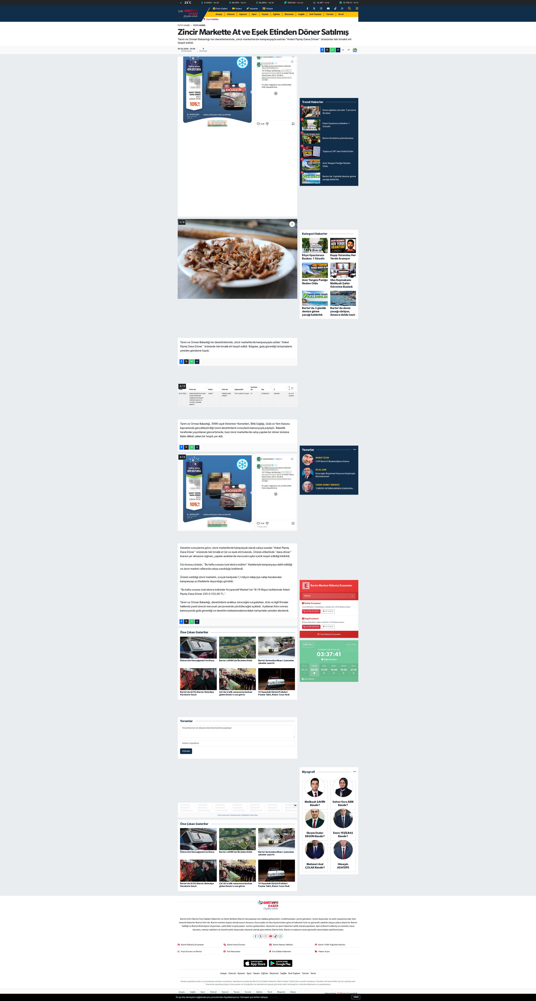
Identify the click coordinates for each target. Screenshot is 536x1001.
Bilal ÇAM (321, 470)
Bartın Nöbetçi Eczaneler (192, 945)
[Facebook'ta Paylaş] (322, 50)
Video (238, 9)
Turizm (329, 14)
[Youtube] (270, 936)
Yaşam (265, 14)
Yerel (341, 14)
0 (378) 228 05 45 (312, 627)
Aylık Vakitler (309, 679)
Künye (269, 9)
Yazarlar (254, 9)
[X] (260, 936)
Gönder (186, 751)
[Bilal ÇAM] (307, 473)
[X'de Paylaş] (327, 50)
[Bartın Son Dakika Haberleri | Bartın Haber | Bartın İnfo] (188, 13)
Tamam (356, 997)
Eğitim (276, 14)
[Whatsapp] (280, 936)
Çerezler (273, 997)
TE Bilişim (341, 993)
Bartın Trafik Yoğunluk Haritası (331, 945)
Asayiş (219, 14)
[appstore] (255, 963)
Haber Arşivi (324, 951)
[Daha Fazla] (338, 50)
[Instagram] (265, 936)
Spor (254, 14)
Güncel (230, 14)
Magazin (281, 992)
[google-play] (280, 963)
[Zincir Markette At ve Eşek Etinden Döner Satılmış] (237, 92)
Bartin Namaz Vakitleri (283, 945)
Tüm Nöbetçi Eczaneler (330, 634)
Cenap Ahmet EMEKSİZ (328, 485)
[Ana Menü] (355, 9)
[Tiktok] (275, 936)
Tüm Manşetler (233, 951)
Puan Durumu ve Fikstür (191, 951)
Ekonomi (289, 14)
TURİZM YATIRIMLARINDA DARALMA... (335, 488)
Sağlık (301, 14)
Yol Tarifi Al (329, 611)
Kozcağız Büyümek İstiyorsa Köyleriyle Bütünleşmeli (335, 475)
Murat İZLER (322, 458)
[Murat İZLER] (307, 459)
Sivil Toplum (315, 14)
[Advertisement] (237, 148)
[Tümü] (354, 450)
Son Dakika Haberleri (281, 951)
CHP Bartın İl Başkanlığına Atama (332, 461)
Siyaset (243, 14)
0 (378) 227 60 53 (312, 611)
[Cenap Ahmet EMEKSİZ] (307, 486)
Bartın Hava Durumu (236, 945)
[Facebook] (255, 936)
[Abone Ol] (354, 50)
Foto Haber (199, 25)
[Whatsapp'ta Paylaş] (332, 50)
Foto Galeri (222, 9)
